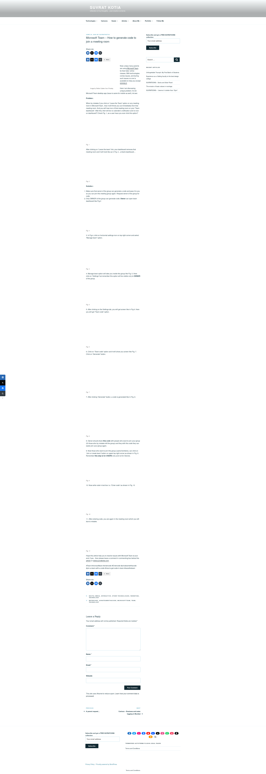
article (88, 560)
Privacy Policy (89, 764)
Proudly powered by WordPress (106, 764)
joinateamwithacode (107, 600)
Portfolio (148, 21)
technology (94, 602)
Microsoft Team (132, 68)
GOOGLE (123, 83)
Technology (94, 597)
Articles (124, 21)
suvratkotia (104, 34)
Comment (90, 626)
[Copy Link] (100, 53)
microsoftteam (124, 600)
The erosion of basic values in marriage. (159, 86)
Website (89, 676)
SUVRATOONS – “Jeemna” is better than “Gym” (162, 90)
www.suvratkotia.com (101, 560)
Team (133, 600)
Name (89, 654)
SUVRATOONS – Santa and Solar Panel (159, 82)
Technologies (90, 21)
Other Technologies (120, 596)
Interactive (106, 596)
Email (88, 665)
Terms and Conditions (132, 748)
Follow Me (160, 21)
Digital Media (94, 596)
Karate (114, 21)
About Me (136, 21)
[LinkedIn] (88, 53)
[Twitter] (92, 53)
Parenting (135, 596)
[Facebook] (96, 53)
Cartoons (104, 21)
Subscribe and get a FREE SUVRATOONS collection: (160, 36)
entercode (93, 600)
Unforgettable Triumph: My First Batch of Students (162, 72)
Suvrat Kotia (105, 7)
